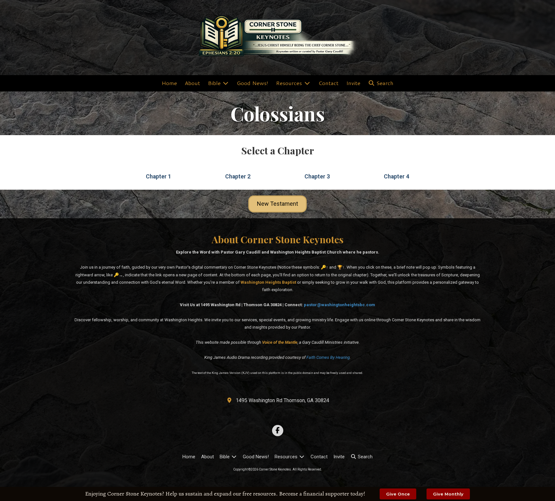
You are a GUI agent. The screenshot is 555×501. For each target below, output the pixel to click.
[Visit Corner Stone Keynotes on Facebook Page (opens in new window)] (277, 430)
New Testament (277, 203)
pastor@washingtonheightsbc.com (339, 304)
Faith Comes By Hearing (328, 357)
